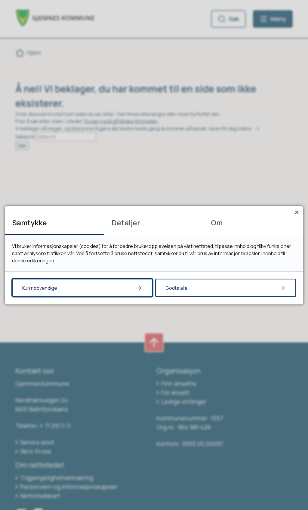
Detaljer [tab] (126, 222)
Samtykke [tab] (29, 222)
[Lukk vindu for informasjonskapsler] (297, 212)
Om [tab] (217, 222)
